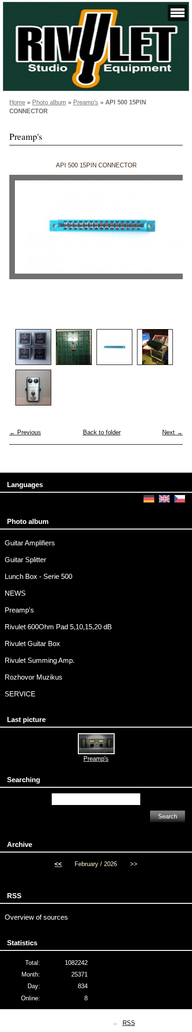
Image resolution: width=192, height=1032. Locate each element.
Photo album (49, 102)
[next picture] (167, 232)
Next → (172, 432)
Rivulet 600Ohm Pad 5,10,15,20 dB (58, 627)
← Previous (25, 432)
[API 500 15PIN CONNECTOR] (114, 347)
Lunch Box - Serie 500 (38, 576)
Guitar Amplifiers (30, 543)
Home (17, 102)
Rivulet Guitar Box (32, 643)
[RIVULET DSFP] (33, 387)
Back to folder (102, 432)
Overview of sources (36, 917)
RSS (129, 1022)
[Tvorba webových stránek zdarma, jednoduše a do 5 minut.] (116, 1024)
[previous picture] (24, 232)
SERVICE (20, 694)
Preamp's (85, 102)
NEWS (15, 593)
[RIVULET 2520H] (33, 347)
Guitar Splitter (25, 560)
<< (58, 863)
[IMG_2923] (73, 347)
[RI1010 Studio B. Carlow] (154, 347)
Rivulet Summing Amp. (40, 660)
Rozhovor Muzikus (33, 677)
